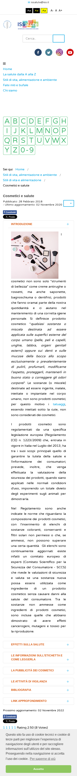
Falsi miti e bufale (15, 85)
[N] (47, 131)
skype (70, 52)
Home (7, 69)
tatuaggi (59, 404)
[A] (7, 121)
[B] (15, 121)
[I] (7, 131)
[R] (15, 140)
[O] (56, 131)
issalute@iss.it (40, 2)
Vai (59, 38)
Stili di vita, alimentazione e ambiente (30, 80)
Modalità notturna (22, 10)
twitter (49, 52)
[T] (31, 140)
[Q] (7, 140)
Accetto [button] (38, 768)
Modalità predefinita (16, 10)
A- (52, 10)
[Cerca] (5, 96)
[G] (56, 121)
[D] (31, 121)
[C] (23, 121)
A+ (60, 10)
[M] (39, 131)
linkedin (59, 52)
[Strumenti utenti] (68, 203)
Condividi (10, 212)
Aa (29, 10)
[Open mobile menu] (4, 64)
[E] (39, 121)
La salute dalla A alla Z (19, 74)
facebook (38, 52)
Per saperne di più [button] (42, 758)
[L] (31, 131)
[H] (64, 121)
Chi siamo (10, 90)
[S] (23, 140)
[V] (47, 140)
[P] (64, 131)
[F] (47, 121)
